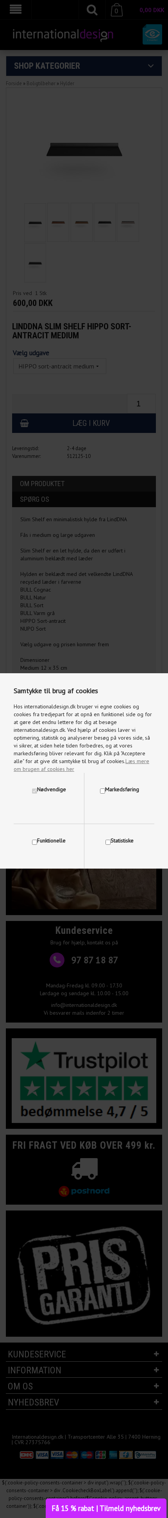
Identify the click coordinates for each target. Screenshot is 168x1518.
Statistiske (122, 840)
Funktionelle (51, 840)
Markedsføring (122, 789)
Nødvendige (51, 789)
